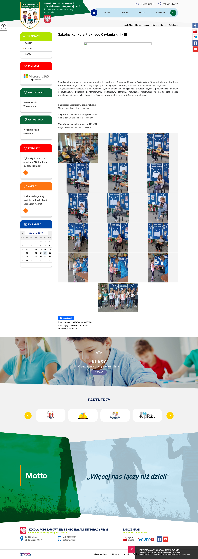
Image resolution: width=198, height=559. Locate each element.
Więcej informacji (25, 172)
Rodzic (141, 13)
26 (36, 257)
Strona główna (94, 12)
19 (36, 253)
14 (45, 249)
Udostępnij (67, 318)
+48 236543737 (170, 4)
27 (41, 257)
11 (31, 249)
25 (31, 257)
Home (138, 25)
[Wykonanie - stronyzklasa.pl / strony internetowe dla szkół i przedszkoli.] (25, 555)
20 (41, 253)
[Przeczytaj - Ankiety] (40, 187)
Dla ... (153, 25)
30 (22, 261)
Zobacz (99, 372)
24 (27, 257)
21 (45, 253)
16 (22, 253)
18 (31, 253)
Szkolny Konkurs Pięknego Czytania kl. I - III (92, 35)
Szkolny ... (172, 25)
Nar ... (162, 25)
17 (27, 253)
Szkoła (107, 13)
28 (45, 257)
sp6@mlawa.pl (147, 4)
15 (50, 249)
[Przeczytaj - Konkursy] (40, 149)
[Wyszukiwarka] (174, 12)
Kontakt (160, 13)
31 (27, 261)
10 (27, 249)
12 (36, 249)
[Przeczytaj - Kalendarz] (40, 225)
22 (50, 253)
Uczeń (124, 13)
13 (41, 249)
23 (22, 257)
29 (50, 257)
